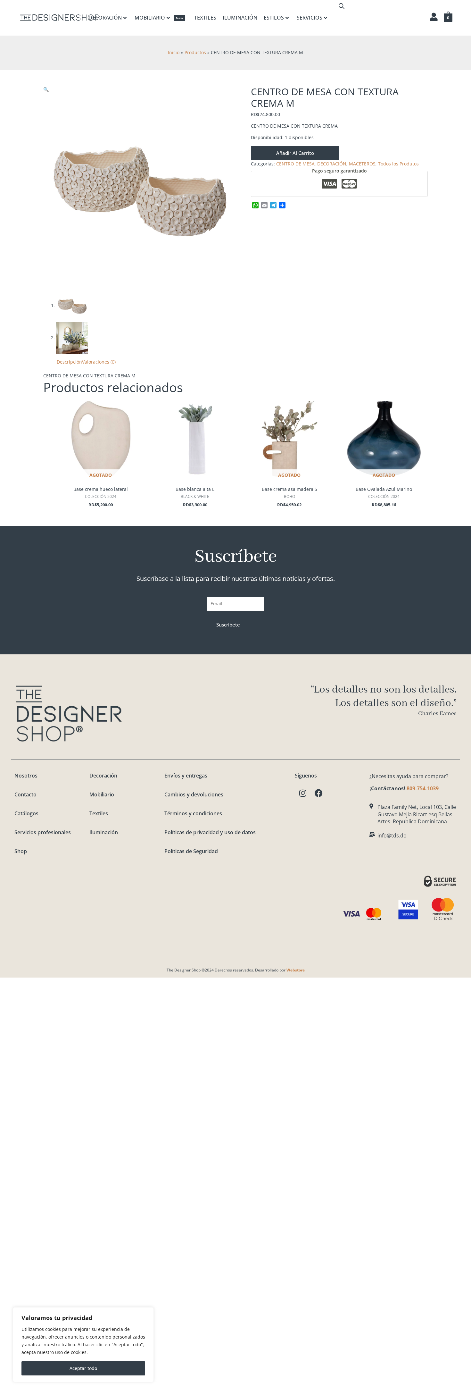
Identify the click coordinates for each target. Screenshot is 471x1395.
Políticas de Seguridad (191, 851)
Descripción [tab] (69, 362)
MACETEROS (362, 164)
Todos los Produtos (398, 164)
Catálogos (26, 813)
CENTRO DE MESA (295, 164)
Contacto (25, 794)
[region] (83, 1344)
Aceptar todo (83, 1368)
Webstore (295, 970)
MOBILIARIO (159, 17)
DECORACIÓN (105, 17)
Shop (20, 851)
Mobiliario (101, 794)
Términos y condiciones (193, 813)
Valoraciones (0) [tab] (99, 362)
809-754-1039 (423, 788)
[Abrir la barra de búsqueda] (341, 6)
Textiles (98, 813)
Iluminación (103, 832)
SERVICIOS (309, 17)
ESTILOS (274, 17)
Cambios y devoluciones (193, 794)
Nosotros (25, 775)
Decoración (103, 775)
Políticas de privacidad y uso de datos (210, 832)
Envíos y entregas (185, 775)
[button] (46, 89)
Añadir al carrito (295, 153)
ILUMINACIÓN (240, 17)
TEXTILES (205, 17)
